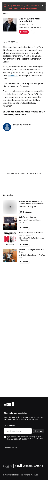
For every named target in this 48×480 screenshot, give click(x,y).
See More (35, 419)
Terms (25, 440)
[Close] (42, 5)
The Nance (13, 75)
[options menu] (33, 32)
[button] (24, 207)
